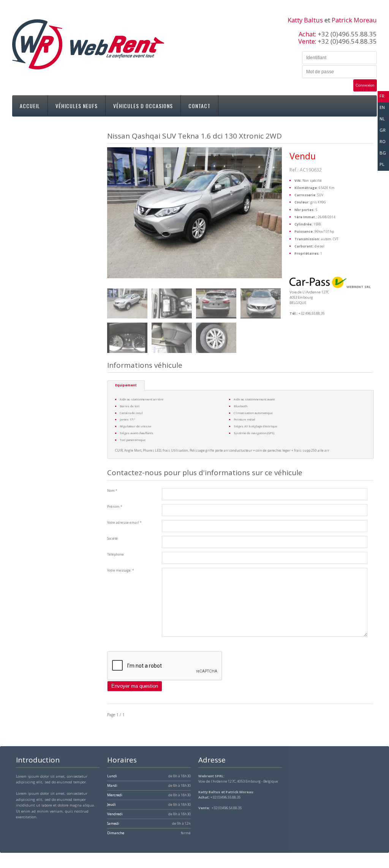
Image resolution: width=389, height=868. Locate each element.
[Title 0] (127, 303)
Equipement (126, 385)
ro (383, 141)
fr (382, 96)
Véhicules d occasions (143, 106)
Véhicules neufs (76, 106)
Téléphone (115, 554)
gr (383, 130)
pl (382, 164)
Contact (199, 106)
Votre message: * (120, 570)
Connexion (365, 85)
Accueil (30, 106)
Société (112, 538)
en (382, 107)
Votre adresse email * (124, 522)
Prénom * (114, 506)
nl (382, 118)
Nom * (112, 490)
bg (383, 153)
